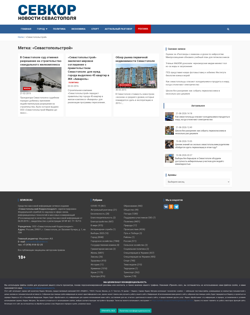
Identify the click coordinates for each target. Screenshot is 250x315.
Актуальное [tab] (198, 105)
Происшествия (131, 229)
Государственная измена (103, 245)
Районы (127, 237)
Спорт (95, 29)
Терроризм (129, 268)
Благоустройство (99, 221)
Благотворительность (101, 217)
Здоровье (96, 260)
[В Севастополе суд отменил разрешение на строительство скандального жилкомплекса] (41, 79)
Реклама (143, 29)
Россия (127, 241)
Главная (26, 29)
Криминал (96, 268)
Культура (95, 276)
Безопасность (98, 213)
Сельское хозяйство (134, 245)
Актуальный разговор (118, 29)
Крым (93, 272)
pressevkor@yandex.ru (37, 241)
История (95, 264)
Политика (59, 29)
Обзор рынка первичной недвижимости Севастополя (135, 59)
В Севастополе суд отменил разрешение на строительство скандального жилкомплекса (40, 61)
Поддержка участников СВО (138, 217)
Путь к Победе (131, 233)
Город (41, 29)
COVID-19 (95, 206)
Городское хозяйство (102, 241)
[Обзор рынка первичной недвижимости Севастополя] (136, 76)
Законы (94, 256)
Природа (128, 225)
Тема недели (130, 264)
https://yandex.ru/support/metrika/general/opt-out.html (172, 301)
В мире (94, 225)
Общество (129, 210)
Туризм (127, 276)
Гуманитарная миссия (101, 249)
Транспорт (129, 272)
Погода (127, 213)
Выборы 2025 (97, 233)
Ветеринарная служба (101, 229)
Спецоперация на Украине (137, 256)
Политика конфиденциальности (38, 288)
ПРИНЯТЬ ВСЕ (108, 310)
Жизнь (27, 89)
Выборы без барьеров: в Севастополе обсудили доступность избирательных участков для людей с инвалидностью (199, 161)
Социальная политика (135, 249)
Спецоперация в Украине (136, 253)
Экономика (78, 29)
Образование (130, 206)
